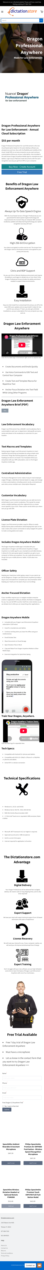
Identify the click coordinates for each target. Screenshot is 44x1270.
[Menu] (4, 12)
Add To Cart (11, 1163)
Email (4, 1093)
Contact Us (4, 1248)
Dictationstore (18, 1265)
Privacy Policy (5, 1256)
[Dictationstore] (22, 11)
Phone (4, 1083)
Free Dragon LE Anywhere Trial (12, 1103)
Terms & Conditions (7, 1253)
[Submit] (41, 20)
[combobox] (20, 20)
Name (4, 1073)
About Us (4, 1245)
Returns (3, 1251)
